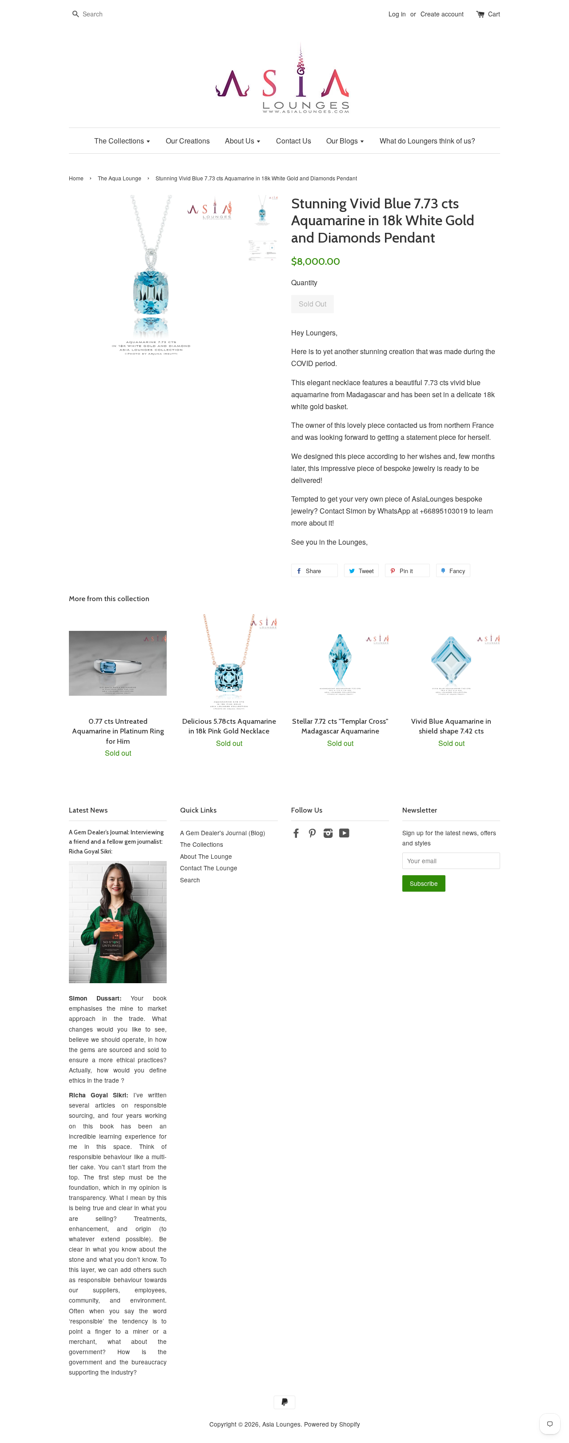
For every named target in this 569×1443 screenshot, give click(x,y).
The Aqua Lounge (119, 178)
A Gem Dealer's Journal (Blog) (222, 832)
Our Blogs (343, 141)
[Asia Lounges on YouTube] (344, 834)
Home (76, 178)
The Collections (120, 141)
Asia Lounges (281, 1423)
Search (190, 879)
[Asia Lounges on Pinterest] (312, 834)
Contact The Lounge (208, 867)
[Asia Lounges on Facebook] (296, 834)
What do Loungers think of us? (427, 141)
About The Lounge (206, 856)
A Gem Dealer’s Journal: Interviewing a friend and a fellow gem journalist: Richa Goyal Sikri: (116, 842)
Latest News (88, 810)
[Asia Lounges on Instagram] (328, 834)
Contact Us (293, 141)
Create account (442, 13)
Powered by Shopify (332, 1423)
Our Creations (188, 141)
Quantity (304, 282)
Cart (494, 13)
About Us (240, 141)
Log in (397, 13)
